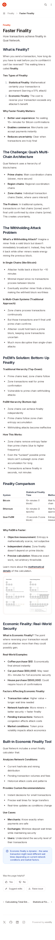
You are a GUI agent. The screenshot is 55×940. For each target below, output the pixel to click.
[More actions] (51, 5)
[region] (27, 507)
